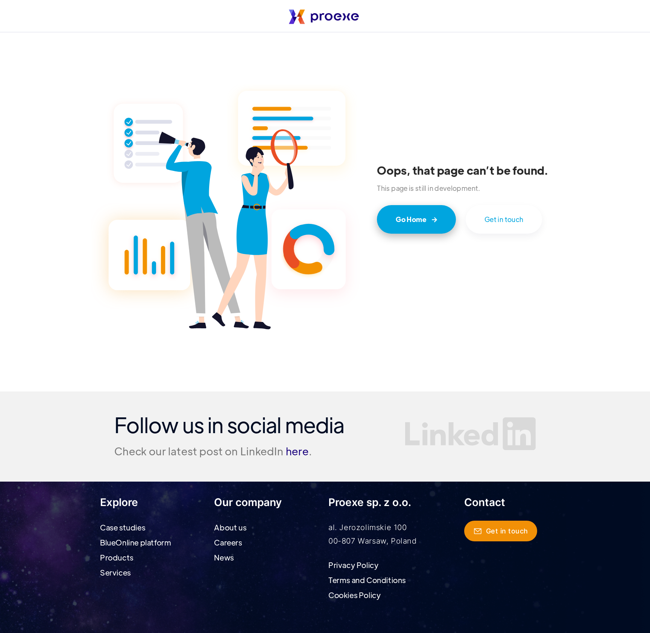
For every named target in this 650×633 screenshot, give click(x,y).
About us (230, 527)
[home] (325, 16)
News (224, 557)
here (297, 451)
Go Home (416, 219)
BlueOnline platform (135, 542)
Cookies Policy (354, 595)
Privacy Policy (353, 565)
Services (115, 572)
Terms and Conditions (367, 580)
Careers (228, 542)
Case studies (122, 527)
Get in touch (503, 219)
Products (117, 557)
